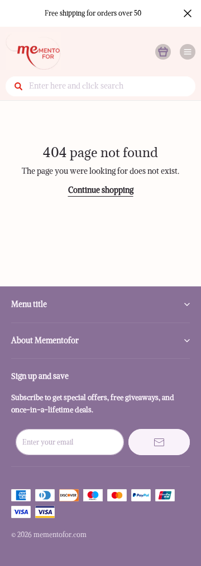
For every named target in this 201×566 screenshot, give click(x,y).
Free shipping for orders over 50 (93, 13)
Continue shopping (100, 190)
